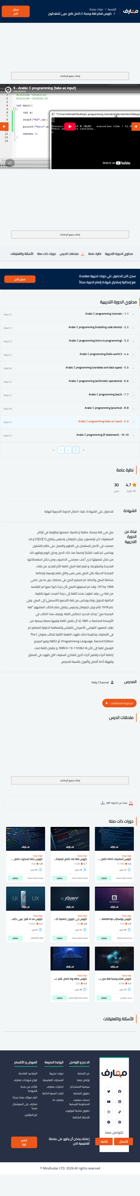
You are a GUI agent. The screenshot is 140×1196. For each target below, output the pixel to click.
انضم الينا (24, 1142)
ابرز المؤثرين (31, 1115)
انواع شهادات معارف (25, 1080)
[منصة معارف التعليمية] (130, 11)
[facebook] (119, 1091)
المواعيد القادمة (28, 1073)
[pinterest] (119, 1122)
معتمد (104, 878)
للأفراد (104, 1141)
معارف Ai (58, 1100)
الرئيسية (112, 9)
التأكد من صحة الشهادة (28, 1089)
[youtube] (108, 1101)
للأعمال (123, 1141)
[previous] (135, 126)
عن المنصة (84, 1073)
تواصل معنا (83, 1080)
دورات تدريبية (56, 1073)
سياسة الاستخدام (80, 1087)
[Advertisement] (70, 47)
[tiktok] (119, 1112)
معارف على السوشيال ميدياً (24, 1106)
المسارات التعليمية (53, 1080)
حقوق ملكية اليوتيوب (77, 1111)
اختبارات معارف (55, 1087)
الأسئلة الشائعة (81, 1117)
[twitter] (108, 1091)
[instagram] (108, 1112)
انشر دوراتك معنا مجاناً (25, 1097)
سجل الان (16, 11)
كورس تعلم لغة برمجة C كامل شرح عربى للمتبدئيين (80, 13)
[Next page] (53, 450)
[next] (4, 126)
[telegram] (108, 1122)
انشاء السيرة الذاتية (52, 1093)
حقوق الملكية (81, 1093)
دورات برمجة (96, 9)
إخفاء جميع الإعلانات (70, 76)
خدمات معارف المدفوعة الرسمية (79, 1102)
